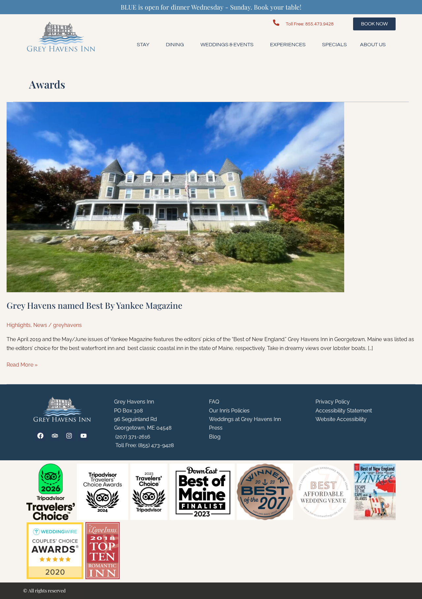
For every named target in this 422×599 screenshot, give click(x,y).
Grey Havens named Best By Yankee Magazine (94, 305)
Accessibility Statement (344, 410)
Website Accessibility (341, 419)
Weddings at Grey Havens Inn (245, 419)
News (40, 325)
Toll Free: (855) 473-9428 (144, 445)
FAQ (214, 402)
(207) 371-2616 (132, 437)
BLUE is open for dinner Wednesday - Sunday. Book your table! (211, 7)
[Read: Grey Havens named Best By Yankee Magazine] (175, 197)
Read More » (22, 364)
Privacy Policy (333, 402)
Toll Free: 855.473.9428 (310, 23)
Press (216, 428)
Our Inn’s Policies (229, 410)
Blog (215, 437)
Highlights (19, 325)
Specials (334, 44)
